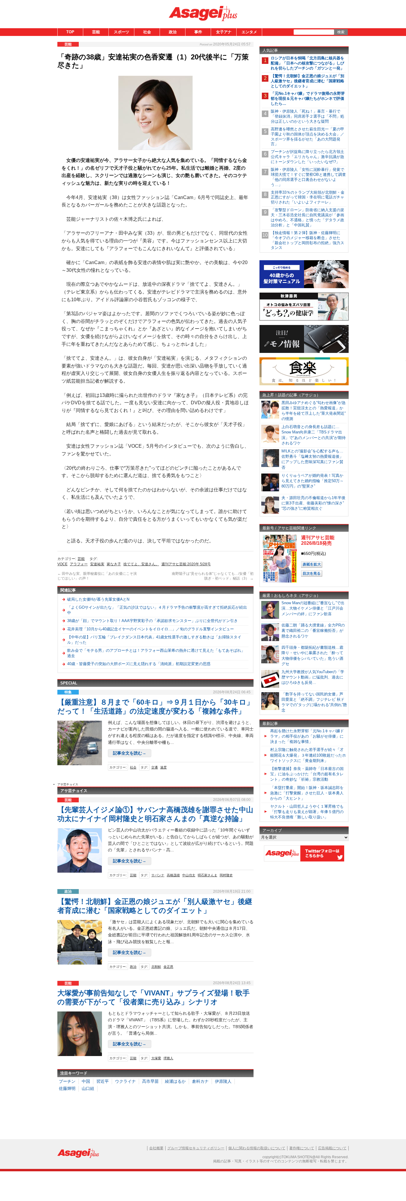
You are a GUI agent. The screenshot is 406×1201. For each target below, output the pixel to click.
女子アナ (224, 32)
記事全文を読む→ (129, 753)
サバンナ (157, 875)
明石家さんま (207, 875)
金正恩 (168, 966)
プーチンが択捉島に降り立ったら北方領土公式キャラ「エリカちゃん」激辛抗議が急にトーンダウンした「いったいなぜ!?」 (307, 156)
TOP (70, 32)
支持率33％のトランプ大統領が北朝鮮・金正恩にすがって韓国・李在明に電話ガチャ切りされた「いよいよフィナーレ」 (307, 197)
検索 (340, 32)
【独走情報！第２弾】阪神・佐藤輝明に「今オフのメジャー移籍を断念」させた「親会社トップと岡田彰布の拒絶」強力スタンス (307, 240)
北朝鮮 (156, 966)
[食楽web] (304, 384)
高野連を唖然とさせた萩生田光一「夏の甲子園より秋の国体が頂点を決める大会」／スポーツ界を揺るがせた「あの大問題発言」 (307, 136)
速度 (163, 767)
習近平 (102, 1081)
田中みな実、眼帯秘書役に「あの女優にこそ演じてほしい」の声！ (97, 576)
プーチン (67, 1081)
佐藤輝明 (67, 1088)
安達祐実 (97, 564)
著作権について (301, 1148)
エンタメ (249, 32)
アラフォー (79, 564)
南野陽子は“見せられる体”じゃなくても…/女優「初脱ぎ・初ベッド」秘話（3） (213, 576)
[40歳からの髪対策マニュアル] (304, 287)
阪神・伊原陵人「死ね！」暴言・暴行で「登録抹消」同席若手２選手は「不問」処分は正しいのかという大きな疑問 (307, 116)
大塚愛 (156, 1058)
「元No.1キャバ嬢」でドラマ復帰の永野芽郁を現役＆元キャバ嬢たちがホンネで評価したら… (308, 98)
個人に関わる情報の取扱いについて (256, 1148)
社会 (147, 32)
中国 (86, 1081)
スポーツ (121, 32)
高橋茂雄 (173, 875)
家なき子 (114, 564)
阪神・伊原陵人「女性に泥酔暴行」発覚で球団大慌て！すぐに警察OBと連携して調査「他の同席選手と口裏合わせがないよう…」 (308, 177)
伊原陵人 (223, 1081)
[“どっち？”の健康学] (304, 319)
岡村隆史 (226, 875)
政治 (173, 32)
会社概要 (156, 1148)
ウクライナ (125, 1081)
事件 (198, 32)
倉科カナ (200, 1081)
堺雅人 (168, 1058)
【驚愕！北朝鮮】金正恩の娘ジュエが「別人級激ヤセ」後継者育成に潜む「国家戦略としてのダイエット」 (307, 81)
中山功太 (188, 875)
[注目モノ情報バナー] (304, 351)
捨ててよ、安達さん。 (141, 564)
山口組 (88, 1088)
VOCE (62, 564)
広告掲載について (332, 1148)
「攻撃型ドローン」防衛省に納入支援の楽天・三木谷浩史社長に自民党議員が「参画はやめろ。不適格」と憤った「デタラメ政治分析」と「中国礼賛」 (307, 217)
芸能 (96, 32)
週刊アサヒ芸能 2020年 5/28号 (186, 564)
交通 (154, 767)
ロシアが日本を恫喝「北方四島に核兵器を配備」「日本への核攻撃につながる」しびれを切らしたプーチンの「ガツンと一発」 (307, 63)
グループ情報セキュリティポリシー (195, 1148)
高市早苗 (150, 1081)
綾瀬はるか (175, 1081)
